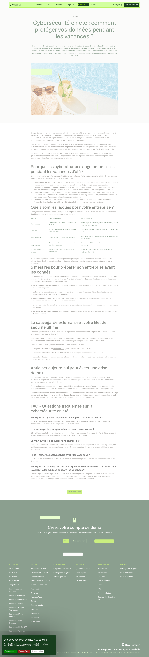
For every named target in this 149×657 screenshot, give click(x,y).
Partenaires (59, 5)
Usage (49, 5)
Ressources (82, 5)
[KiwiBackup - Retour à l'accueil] (17, 5)
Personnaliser (37, 651)
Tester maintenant (131, 5)
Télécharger (116, 5)
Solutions (39, 5)
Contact (93, 5)
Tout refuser (24, 651)
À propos (71, 5)
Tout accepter (10, 651)
